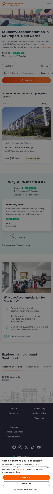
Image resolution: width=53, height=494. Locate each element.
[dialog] (26, 475)
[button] (26, 489)
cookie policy (21, 469)
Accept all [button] (26, 477)
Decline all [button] (26, 484)
